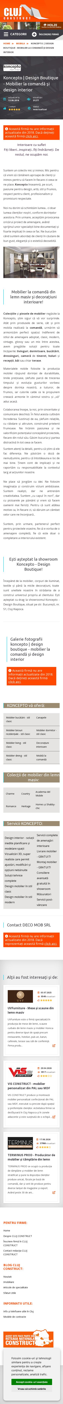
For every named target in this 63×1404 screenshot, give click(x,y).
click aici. (32, 136)
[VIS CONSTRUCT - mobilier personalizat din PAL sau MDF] (20, 1072)
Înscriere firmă (49, 34)
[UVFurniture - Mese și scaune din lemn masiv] (20, 996)
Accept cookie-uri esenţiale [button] (32, 1382)
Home (6, 43)
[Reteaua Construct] (28, 1346)
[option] (31, 26)
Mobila (20, 43)
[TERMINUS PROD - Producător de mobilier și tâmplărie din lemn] (20, 1143)
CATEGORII (18, 34)
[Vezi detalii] (54, 1045)
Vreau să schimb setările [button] (32, 1388)
